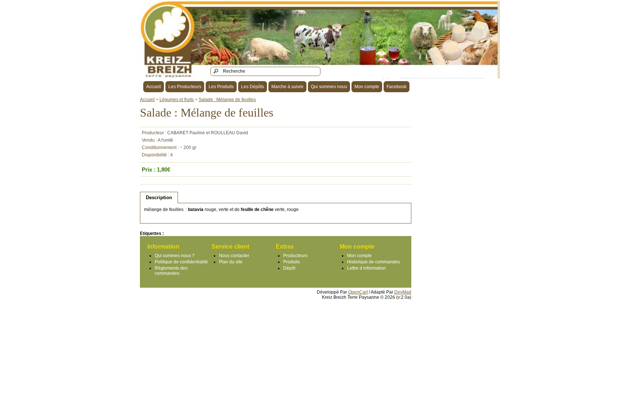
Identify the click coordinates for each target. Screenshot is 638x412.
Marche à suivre (287, 86)
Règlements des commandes (171, 271)
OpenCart (358, 292)
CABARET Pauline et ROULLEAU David (207, 132)
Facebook (397, 86)
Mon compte (366, 86)
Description (159, 197)
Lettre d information (366, 268)
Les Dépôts (252, 86)
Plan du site (231, 261)
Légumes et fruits (177, 99)
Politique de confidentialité (181, 261)
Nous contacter (234, 255)
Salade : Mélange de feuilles (227, 99)
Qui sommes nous (329, 86)
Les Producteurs (184, 86)
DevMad (402, 292)
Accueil (153, 86)
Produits (291, 261)
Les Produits (221, 86)
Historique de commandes (373, 261)
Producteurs (295, 255)
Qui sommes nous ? (175, 255)
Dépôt (289, 268)
